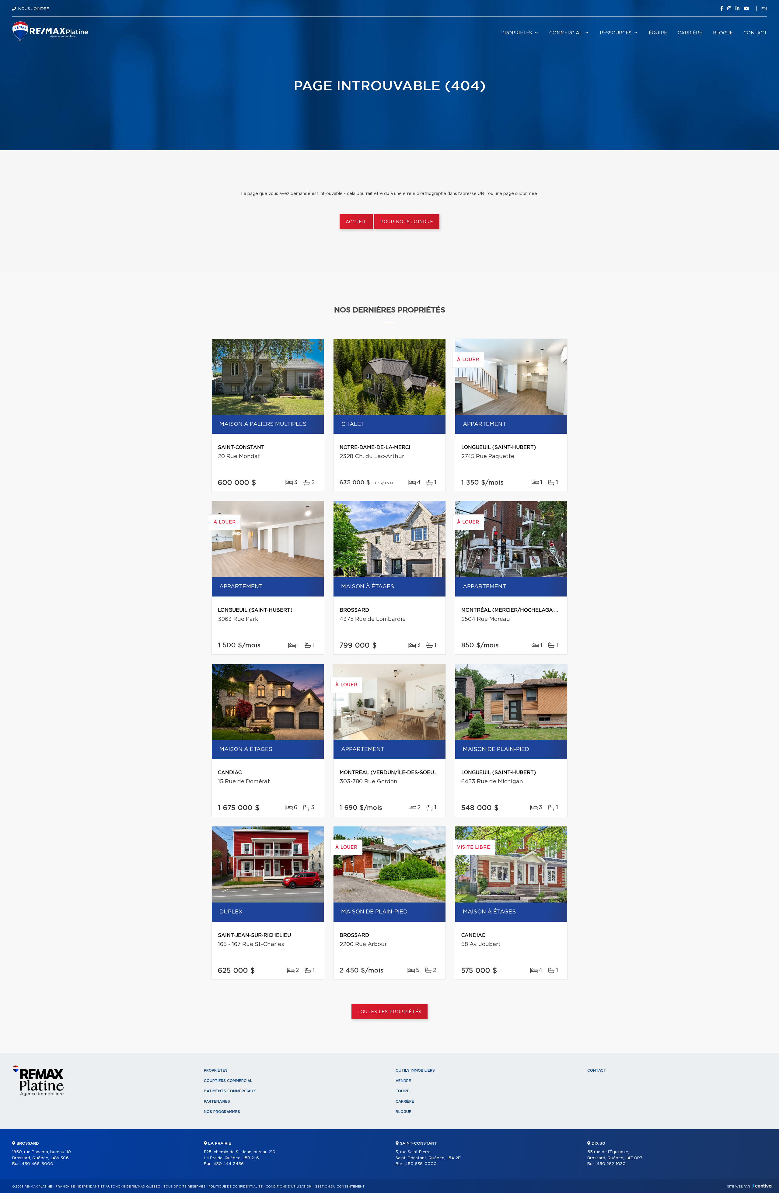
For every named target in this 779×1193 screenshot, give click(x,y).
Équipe (658, 33)
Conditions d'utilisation (289, 1186)
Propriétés (516, 33)
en (764, 9)
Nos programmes (222, 1112)
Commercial (565, 33)
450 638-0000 (421, 1164)
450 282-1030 (611, 1164)
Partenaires (217, 1101)
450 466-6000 (37, 1164)
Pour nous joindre (406, 222)
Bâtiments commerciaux (230, 1091)
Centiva (762, 1186)
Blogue (723, 33)
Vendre (403, 1081)
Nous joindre (33, 9)
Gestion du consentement (340, 1186)
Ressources (615, 33)
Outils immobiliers (415, 1070)
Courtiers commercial (228, 1081)
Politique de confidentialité (235, 1186)
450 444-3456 (228, 1164)
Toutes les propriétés (390, 1012)
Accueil (356, 222)
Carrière (690, 33)
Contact (755, 33)
